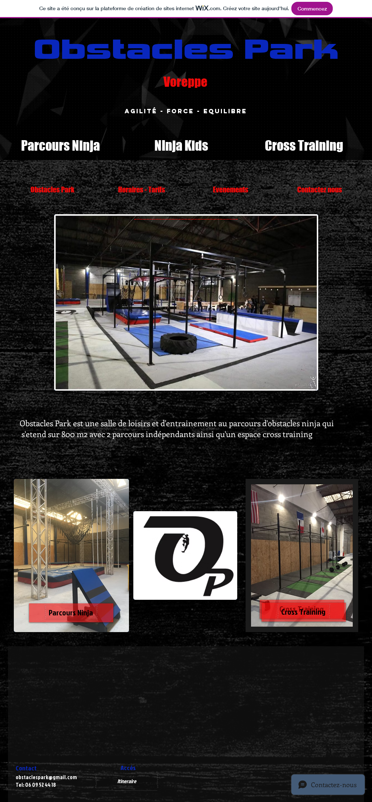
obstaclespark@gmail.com (46, 777)
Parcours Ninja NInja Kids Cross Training (180, 146)
